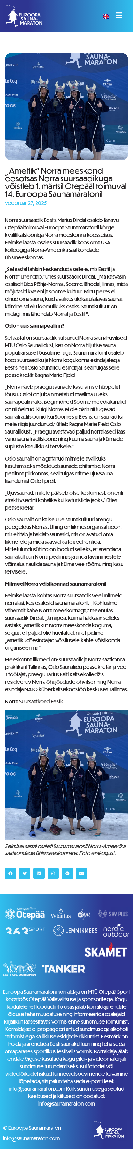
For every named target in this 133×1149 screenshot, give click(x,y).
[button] (10, 873)
